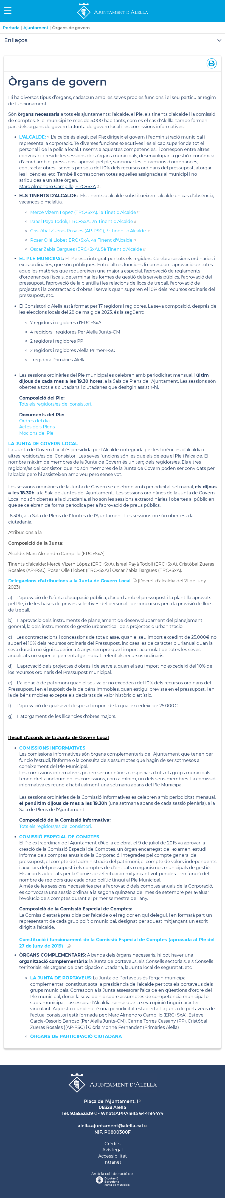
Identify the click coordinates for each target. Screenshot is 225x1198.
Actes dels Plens (37, 426)
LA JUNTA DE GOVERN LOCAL (43, 443)
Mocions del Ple (36, 433)
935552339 (81, 1113)
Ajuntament (35, 27)
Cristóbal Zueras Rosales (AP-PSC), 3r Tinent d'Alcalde (88, 230)
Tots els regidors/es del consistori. (55, 404)
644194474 (151, 1113)
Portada (11, 27)
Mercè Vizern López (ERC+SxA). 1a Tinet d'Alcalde (83, 212)
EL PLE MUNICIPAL (41, 258)
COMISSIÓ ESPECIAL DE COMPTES (59, 836)
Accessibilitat (112, 1156)
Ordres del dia (34, 420)
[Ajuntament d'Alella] (112, 18)
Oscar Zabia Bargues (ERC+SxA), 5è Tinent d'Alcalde (86, 249)
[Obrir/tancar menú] (112, 40)
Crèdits (112, 1143)
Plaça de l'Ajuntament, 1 (111, 1101)
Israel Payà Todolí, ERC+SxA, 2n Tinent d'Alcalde (81, 221)
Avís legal (112, 1149)
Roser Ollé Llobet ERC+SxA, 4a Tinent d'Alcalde (81, 240)
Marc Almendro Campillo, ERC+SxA (57, 186)
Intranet (112, 1162)
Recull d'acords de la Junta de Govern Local (58, 737)
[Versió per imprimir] (210, 63)
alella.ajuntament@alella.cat (111, 1125)
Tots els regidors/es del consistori (55, 826)
